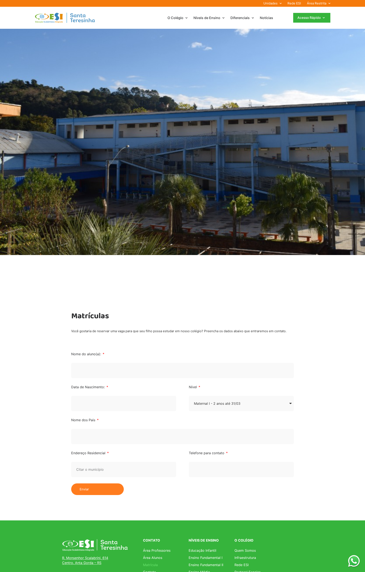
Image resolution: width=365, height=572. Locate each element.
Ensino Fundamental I (205, 558)
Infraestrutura (245, 558)
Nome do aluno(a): (86, 354)
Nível (193, 387)
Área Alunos (152, 558)
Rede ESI (294, 3)
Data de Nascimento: (88, 387)
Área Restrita (316, 3)
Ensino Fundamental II (206, 565)
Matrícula (150, 565)
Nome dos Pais (83, 420)
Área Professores (156, 550)
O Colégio (175, 18)
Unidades (270, 3)
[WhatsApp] (354, 561)
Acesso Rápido (309, 18)
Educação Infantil (202, 550)
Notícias (266, 18)
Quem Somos (245, 550)
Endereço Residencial (88, 453)
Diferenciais (240, 18)
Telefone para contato (207, 453)
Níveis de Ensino (206, 18)
